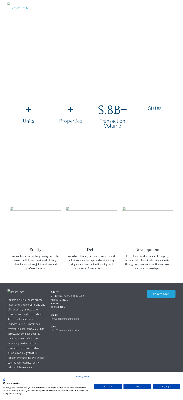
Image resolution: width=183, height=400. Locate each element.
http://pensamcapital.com (65, 330)
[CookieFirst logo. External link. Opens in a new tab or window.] (4, 379)
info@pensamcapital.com (65, 318)
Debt (91, 249)
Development (147, 249)
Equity (35, 249)
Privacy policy (82, 376)
